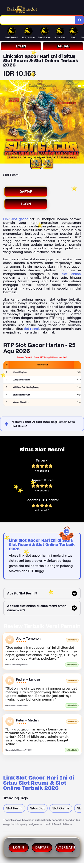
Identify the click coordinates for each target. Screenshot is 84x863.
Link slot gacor (15, 219)
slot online (71, 274)
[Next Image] (80, 122)
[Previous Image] (3, 122)
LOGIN (21, 46)
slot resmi (31, 328)
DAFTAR (63, 46)
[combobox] (38, 20)
